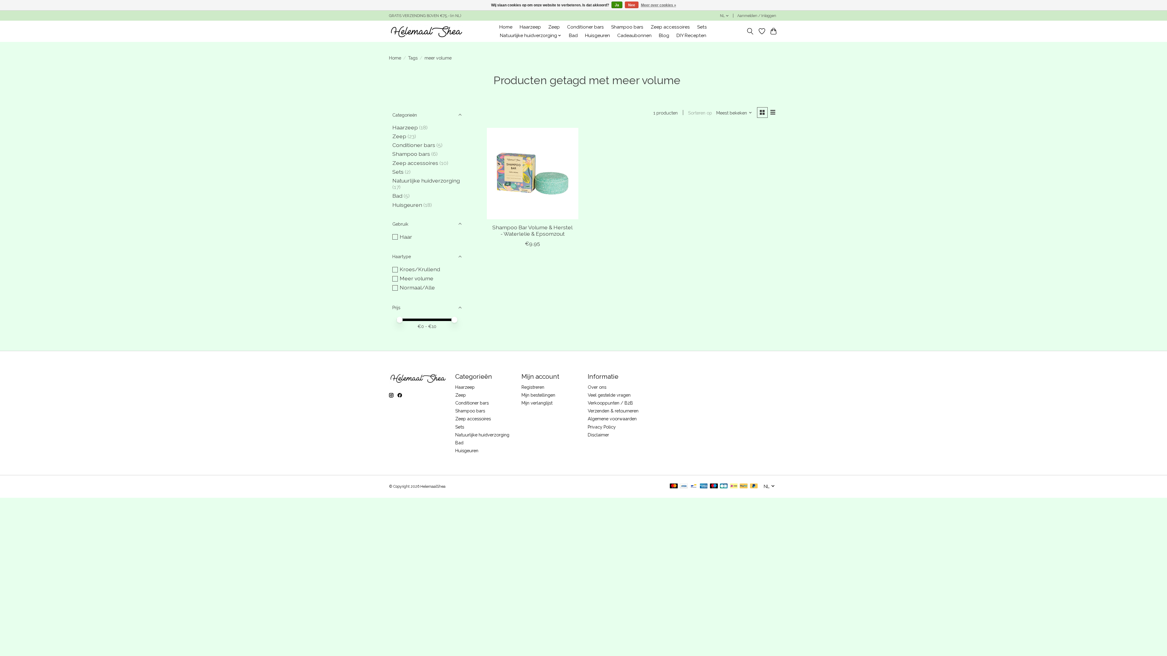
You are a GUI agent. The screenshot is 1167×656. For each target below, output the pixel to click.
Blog (664, 35)
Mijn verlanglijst (537, 402)
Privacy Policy (602, 426)
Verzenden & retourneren (613, 410)
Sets (702, 27)
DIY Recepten (691, 35)
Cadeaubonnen (634, 35)
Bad (573, 35)
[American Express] (704, 486)
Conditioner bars (585, 27)
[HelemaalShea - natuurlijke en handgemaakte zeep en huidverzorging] (426, 31)
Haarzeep (530, 27)
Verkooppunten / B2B (610, 402)
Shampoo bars (627, 27)
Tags (413, 57)
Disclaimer (598, 434)
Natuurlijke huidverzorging (426, 180)
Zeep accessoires (670, 27)
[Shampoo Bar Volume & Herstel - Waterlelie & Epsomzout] (532, 173)
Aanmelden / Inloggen (756, 16)
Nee (631, 5)
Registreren (533, 387)
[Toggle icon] (750, 31)
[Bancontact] (693, 486)
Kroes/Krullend (420, 269)
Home (505, 27)
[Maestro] (714, 486)
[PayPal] (744, 486)
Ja (617, 5)
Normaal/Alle (417, 287)
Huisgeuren (597, 35)
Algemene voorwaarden (612, 418)
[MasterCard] (674, 486)
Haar (406, 237)
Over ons (597, 387)
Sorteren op (700, 112)
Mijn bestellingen (538, 395)
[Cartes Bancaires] (724, 486)
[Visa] (684, 486)
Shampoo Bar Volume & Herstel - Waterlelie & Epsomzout (532, 230)
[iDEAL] (734, 486)
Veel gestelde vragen (609, 395)
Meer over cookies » (658, 5)
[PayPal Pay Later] (754, 486)
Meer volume (416, 278)
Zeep (554, 27)
